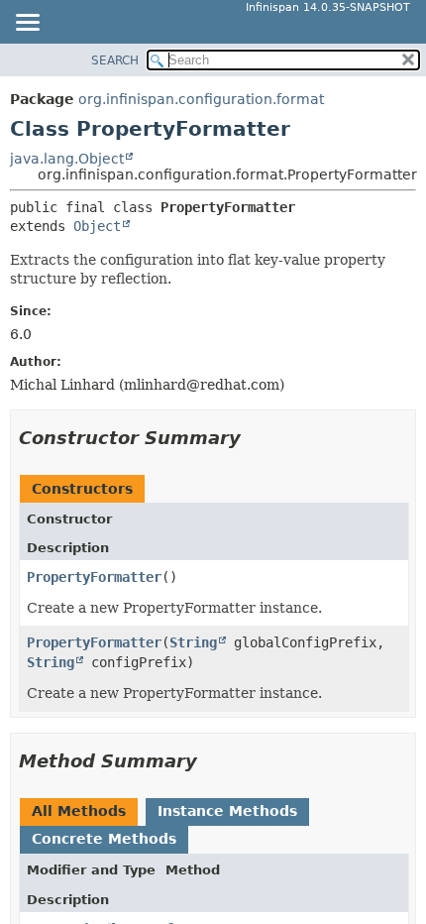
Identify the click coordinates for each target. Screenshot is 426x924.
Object (97, 226)
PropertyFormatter (94, 577)
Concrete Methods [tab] (104, 839)
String (193, 642)
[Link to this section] (255, 437)
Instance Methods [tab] (227, 811)
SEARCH (115, 60)
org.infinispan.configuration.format (201, 99)
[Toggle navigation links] (27, 24)
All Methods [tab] (79, 811)
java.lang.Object (67, 159)
